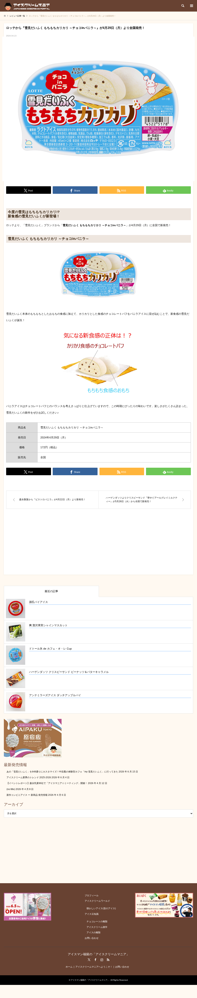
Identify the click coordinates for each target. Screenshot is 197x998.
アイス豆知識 (91, 914)
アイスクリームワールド (97, 901)
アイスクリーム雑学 (97, 927)
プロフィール (91, 895)
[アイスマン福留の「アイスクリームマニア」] (28, 5)
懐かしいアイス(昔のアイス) (101, 908)
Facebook (95, 959)
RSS (108, 959)
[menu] (191, 6)
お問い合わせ (91, 938)
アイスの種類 (93, 932)
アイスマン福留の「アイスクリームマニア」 (98, 954)
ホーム (69, 966)
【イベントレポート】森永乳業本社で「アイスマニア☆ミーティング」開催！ (47, 783)
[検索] (182, 6)
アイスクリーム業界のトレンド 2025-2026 (29, 777)
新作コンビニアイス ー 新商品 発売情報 (27, 795)
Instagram (101, 959)
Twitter (89, 959)
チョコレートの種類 (97, 921)
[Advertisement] (98, 545)
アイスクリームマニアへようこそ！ (93, 966)
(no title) (11, 789)
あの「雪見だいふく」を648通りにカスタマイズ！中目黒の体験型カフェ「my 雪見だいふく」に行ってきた (62, 771)
